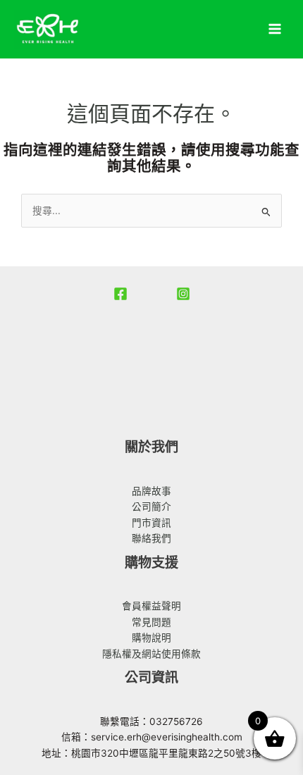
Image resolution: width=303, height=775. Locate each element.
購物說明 (151, 637)
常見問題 (151, 622)
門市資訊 (151, 522)
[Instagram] (183, 293)
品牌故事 (151, 491)
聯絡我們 (151, 538)
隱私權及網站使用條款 (151, 653)
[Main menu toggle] (275, 29)
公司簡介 (151, 506)
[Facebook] (120, 293)
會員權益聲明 (151, 606)
